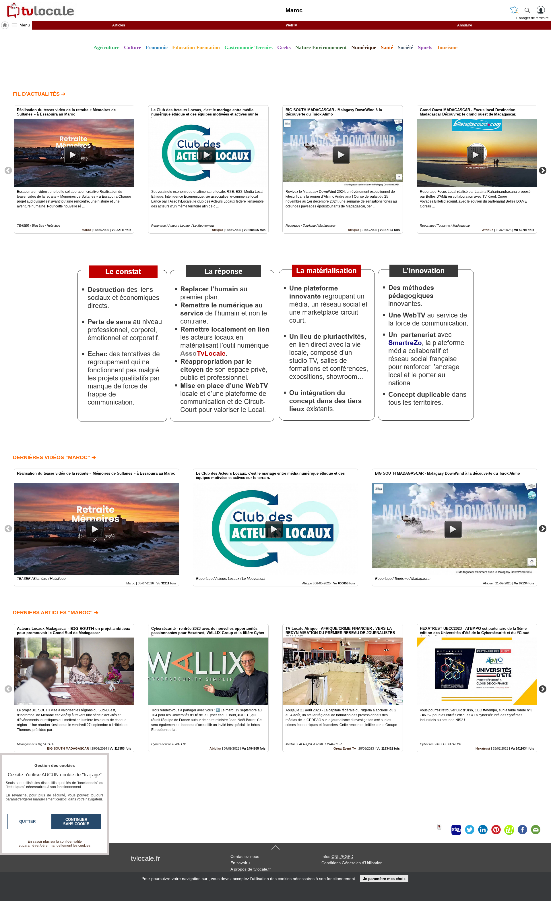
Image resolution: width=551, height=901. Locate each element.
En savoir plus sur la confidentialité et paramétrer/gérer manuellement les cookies (54, 844)
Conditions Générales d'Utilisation (352, 862)
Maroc (86, 230)
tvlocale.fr (145, 858)
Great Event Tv (344, 748)
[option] (74, 169)
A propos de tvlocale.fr (250, 869)
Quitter (27, 821)
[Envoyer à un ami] (535, 829)
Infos (337, 856)
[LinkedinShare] (482, 829)
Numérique (363, 47)
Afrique (217, 230)
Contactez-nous (244, 856)
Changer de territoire (532, 18)
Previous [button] (8, 170)
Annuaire (464, 25)
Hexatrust (483, 748)
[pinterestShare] (496, 829)
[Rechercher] (527, 10)
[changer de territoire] (514, 10)
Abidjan (215, 748)
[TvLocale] (39, 10)
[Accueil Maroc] (4, 25)
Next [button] (542, 170)
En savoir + (240, 862)
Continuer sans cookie (76, 821)
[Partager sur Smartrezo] (456, 829)
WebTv (291, 25)
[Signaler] (443, 829)
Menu (25, 25)
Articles (118, 25)
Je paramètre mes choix (384, 879)
